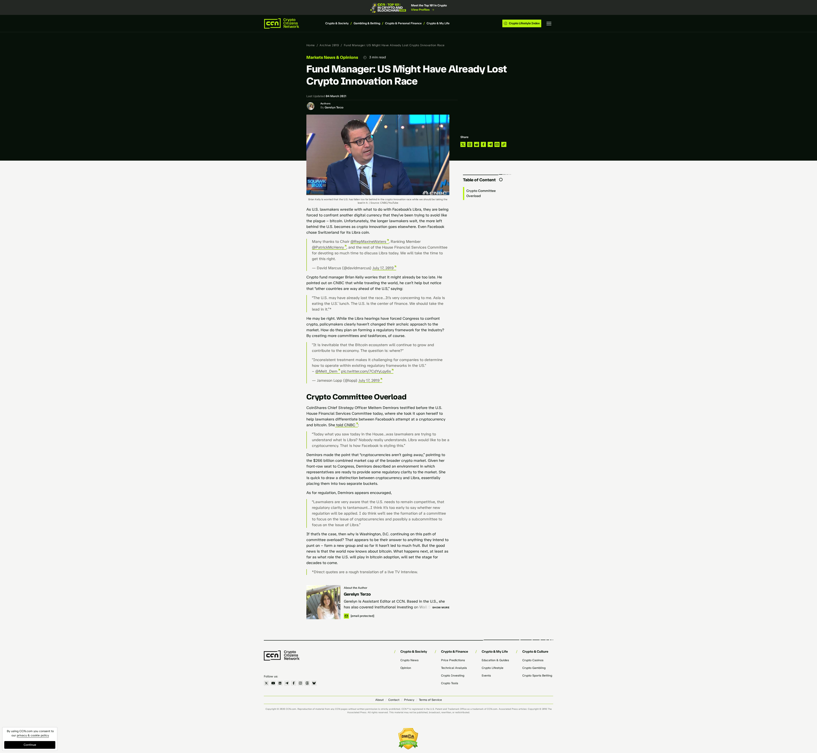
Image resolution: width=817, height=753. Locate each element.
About (379, 700)
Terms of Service (430, 700)
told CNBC (345, 425)
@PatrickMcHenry (328, 247)
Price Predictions (453, 660)
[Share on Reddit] (476, 144)
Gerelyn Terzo (334, 107)
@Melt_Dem (326, 371)
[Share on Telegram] (490, 144)
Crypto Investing (452, 675)
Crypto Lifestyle (492, 668)
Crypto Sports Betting (537, 675)
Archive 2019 (329, 45)
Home (310, 45)
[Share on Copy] (503, 144)
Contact (393, 700)
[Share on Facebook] (483, 144)
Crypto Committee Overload (481, 193)
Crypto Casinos (532, 660)
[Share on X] (463, 144)
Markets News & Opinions (332, 57)
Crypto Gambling (534, 668)
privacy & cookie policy (33, 735)
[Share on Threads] (469, 144)
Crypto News (409, 660)
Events (486, 675)
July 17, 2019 (383, 268)
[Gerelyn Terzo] (323, 602)
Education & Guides (495, 660)
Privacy (409, 700)
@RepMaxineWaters (368, 241)
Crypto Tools (449, 683)
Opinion (405, 668)
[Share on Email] (497, 144)
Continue (30, 745)
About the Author (355, 588)
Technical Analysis (454, 668)
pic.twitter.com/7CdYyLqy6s (366, 371)
